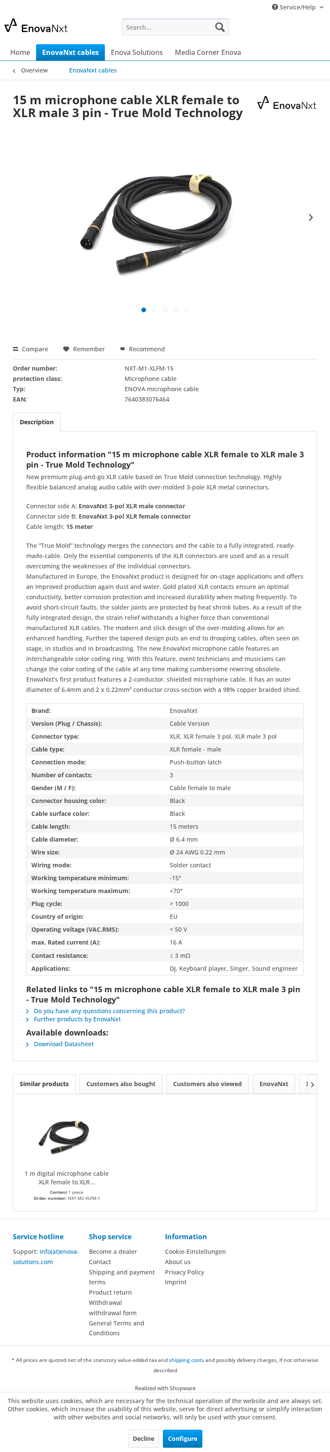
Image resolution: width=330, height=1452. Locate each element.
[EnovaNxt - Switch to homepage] (49, 29)
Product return (110, 1292)
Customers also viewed (207, 1084)
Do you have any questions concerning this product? (108, 1011)
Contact (100, 1262)
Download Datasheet (63, 1044)
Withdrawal (105, 1302)
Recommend (146, 349)
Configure (182, 1438)
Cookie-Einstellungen (195, 1251)
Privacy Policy (184, 1272)
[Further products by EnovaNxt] (286, 108)
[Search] (220, 27)
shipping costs (186, 1360)
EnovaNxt (274, 1084)
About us (178, 1262)
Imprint (175, 1282)
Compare (34, 349)
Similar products (44, 1084)
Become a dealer (113, 1251)
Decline (143, 1438)
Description (37, 422)
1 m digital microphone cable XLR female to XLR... (66, 1177)
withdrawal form (113, 1313)
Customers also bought (121, 1084)
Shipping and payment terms (122, 1277)
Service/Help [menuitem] (298, 7)
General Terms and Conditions (116, 1328)
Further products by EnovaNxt (76, 1019)
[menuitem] (175, 27)
